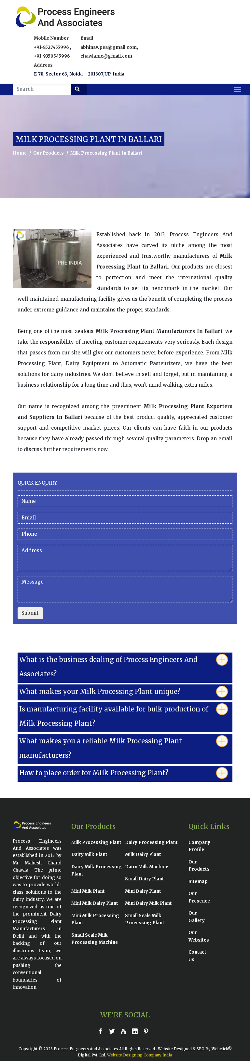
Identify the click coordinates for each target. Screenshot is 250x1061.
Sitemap (198, 881)
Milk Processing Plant (96, 842)
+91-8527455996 (52, 47)
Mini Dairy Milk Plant (148, 903)
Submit (30, 613)
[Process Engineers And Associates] (34, 17)
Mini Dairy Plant (143, 891)
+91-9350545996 (52, 56)
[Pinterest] (148, 1031)
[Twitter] (113, 1031)
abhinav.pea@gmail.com (108, 47)
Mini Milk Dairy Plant (94, 903)
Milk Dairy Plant (143, 854)
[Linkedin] (136, 1031)
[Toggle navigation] (238, 89)
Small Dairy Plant (144, 879)
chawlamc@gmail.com (106, 56)
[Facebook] (102, 1031)
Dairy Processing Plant (151, 842)
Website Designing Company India (139, 1055)
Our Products (48, 153)
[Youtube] (125, 1031)
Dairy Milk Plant (89, 854)
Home (20, 153)
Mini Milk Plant (88, 891)
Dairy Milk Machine (146, 867)
